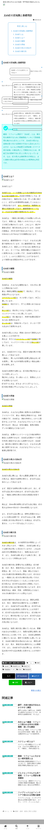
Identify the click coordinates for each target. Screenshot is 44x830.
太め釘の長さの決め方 (23, 48)
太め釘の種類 (20, 41)
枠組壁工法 (16, 666)
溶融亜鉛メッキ (9, 669)
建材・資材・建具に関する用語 (14, 663)
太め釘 (7, 666)
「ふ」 (31, 663)
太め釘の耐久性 (21, 51)
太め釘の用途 (20, 44)
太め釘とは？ (20, 38)
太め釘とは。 (20, 34)
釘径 (19, 669)
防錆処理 (28, 669)
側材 (38, 663)
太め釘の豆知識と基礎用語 (23, 31)
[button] (28, 682)
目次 (19, 26)
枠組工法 (26, 666)
